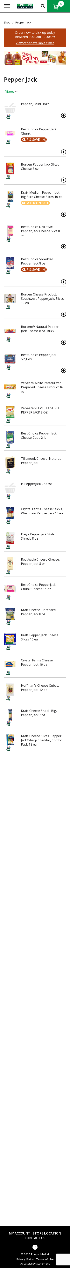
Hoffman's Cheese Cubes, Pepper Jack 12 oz (40, 687)
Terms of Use (45, 1259)
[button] (33, 59)
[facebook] (35, 1248)
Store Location (47, 1233)
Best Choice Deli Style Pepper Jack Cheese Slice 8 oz (40, 231)
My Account (19, 1233)
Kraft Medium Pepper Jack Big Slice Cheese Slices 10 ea (41, 194)
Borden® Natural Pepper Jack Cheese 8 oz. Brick (40, 329)
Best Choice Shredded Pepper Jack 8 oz (37, 261)
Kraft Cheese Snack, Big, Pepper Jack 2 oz (39, 713)
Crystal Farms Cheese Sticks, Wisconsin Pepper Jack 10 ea (42, 511)
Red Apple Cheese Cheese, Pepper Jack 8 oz (40, 561)
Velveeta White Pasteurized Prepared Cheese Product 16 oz (42, 387)
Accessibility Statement (35, 1263)
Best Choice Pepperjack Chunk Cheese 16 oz (38, 587)
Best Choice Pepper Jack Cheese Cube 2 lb (39, 435)
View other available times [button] (35, 43)
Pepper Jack (23, 22)
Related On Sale (35, 203)
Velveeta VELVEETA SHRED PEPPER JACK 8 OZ (40, 410)
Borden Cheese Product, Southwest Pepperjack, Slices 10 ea (42, 298)
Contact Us (35, 1238)
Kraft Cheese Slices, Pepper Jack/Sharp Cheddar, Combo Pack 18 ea (41, 740)
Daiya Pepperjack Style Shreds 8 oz (37, 536)
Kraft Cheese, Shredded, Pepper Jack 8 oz (38, 612)
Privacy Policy (25, 1259)
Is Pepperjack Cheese (36, 484)
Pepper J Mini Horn (35, 104)
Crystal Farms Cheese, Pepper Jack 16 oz (37, 662)
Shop (7, 22)
